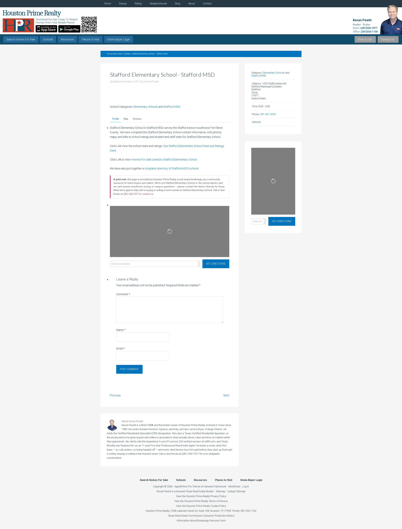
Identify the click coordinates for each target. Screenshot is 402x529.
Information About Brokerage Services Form (201, 520)
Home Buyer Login (118, 39)
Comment (123, 294)
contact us (147, 194)
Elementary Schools (145, 106)
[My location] (199, 264)
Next (226, 395)
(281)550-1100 (369, 31)
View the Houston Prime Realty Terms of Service (201, 501)
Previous (115, 395)
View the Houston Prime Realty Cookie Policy (201, 505)
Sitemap (220, 491)
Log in (245, 486)
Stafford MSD (171, 106)
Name (120, 330)
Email (120, 348)
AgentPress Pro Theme (187, 486)
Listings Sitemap (236, 491)
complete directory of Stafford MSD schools (171, 168)
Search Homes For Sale (20, 39)
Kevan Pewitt (362, 20)
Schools (48, 39)
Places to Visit (90, 39)
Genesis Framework (215, 486)
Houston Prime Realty (157, 510)
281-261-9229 (268, 114)
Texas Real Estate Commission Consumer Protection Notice (201, 515)
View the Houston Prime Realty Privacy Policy (201, 496)
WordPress (234, 486)
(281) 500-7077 (131, 194)
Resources (67, 39)
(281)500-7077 (368, 28)
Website (256, 122)
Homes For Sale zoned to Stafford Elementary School (164, 159)
